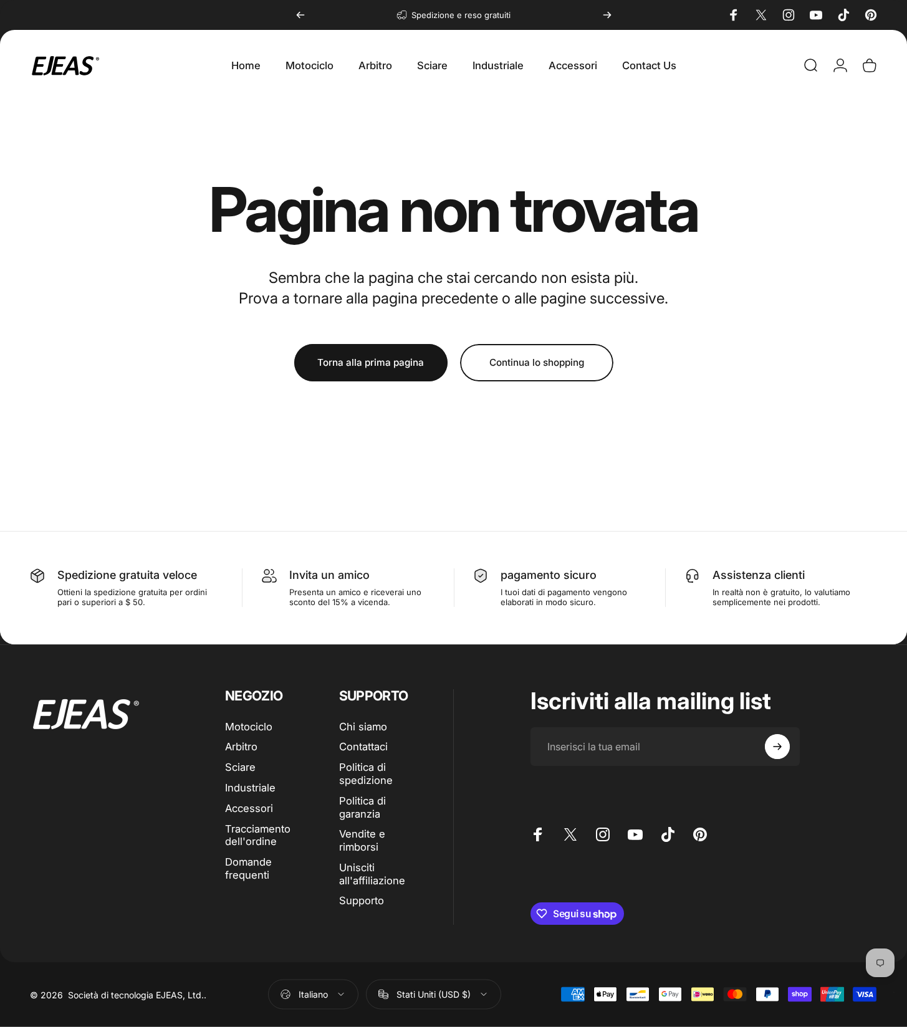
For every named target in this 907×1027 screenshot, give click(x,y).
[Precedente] (300, 15)
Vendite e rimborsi (362, 840)
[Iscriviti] (777, 746)
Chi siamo (363, 726)
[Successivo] (607, 15)
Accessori (249, 808)
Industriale (250, 787)
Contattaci (363, 746)
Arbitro (241, 746)
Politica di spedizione (366, 773)
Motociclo (248, 726)
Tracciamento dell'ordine (257, 835)
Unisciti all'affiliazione (372, 874)
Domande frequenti (248, 868)
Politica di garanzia (362, 807)
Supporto (361, 900)
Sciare (240, 767)
